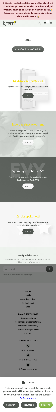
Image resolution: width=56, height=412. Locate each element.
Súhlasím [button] (45, 405)
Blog (28, 307)
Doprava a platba (28, 318)
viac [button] (26, 96)
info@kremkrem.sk (28, 369)
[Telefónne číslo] (28, 346)
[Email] (28, 365)
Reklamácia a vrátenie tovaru (28, 322)
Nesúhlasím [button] (28, 405)
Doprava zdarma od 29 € (28, 80)
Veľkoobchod (28, 303)
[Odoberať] (49, 269)
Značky (28, 295)
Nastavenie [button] (11, 405)
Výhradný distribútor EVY (27, 171)
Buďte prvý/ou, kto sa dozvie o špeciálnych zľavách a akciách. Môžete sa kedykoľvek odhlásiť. (28, 261)
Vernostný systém (28, 299)
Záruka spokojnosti (28, 216)
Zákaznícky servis (28, 314)
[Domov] (10, 23)
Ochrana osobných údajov (28, 329)
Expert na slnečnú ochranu (28, 124)
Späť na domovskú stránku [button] (29, 49)
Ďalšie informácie (28, 398)
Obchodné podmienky (28, 326)
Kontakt (28, 333)
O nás (28, 291)
